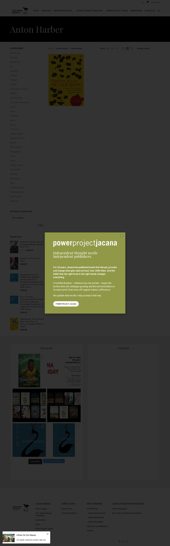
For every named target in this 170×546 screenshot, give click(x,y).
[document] (85, 273)
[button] (122, 236)
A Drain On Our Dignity (26, 535)
